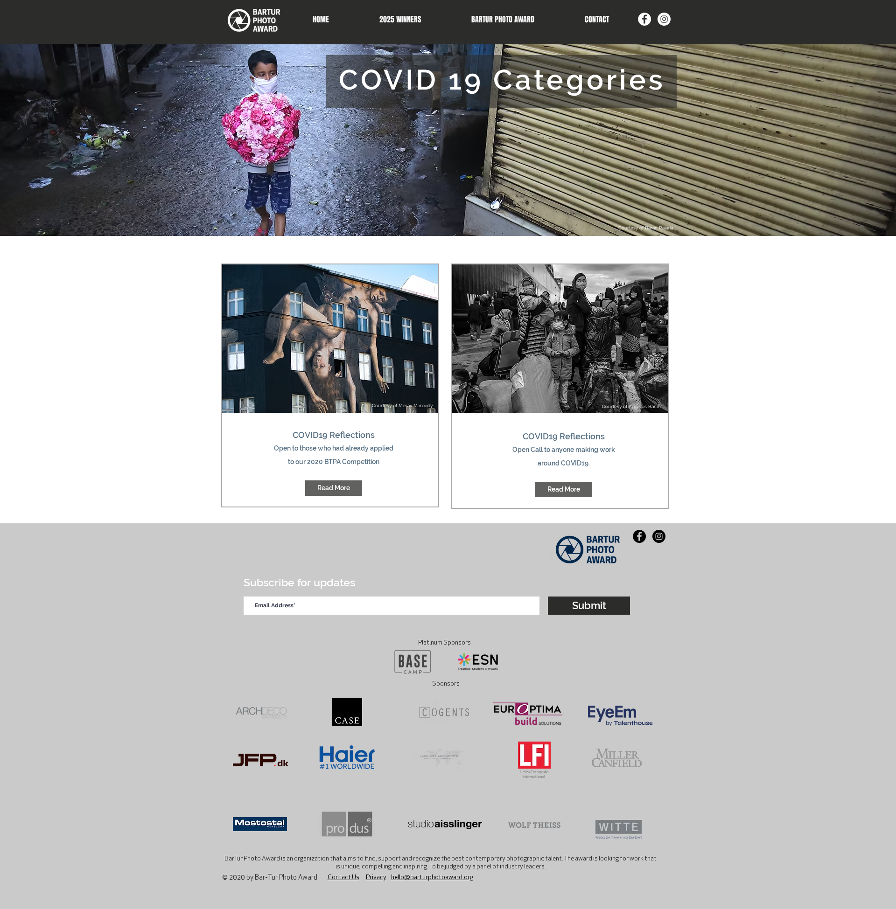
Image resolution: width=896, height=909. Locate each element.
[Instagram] (664, 19)
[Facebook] (644, 19)
